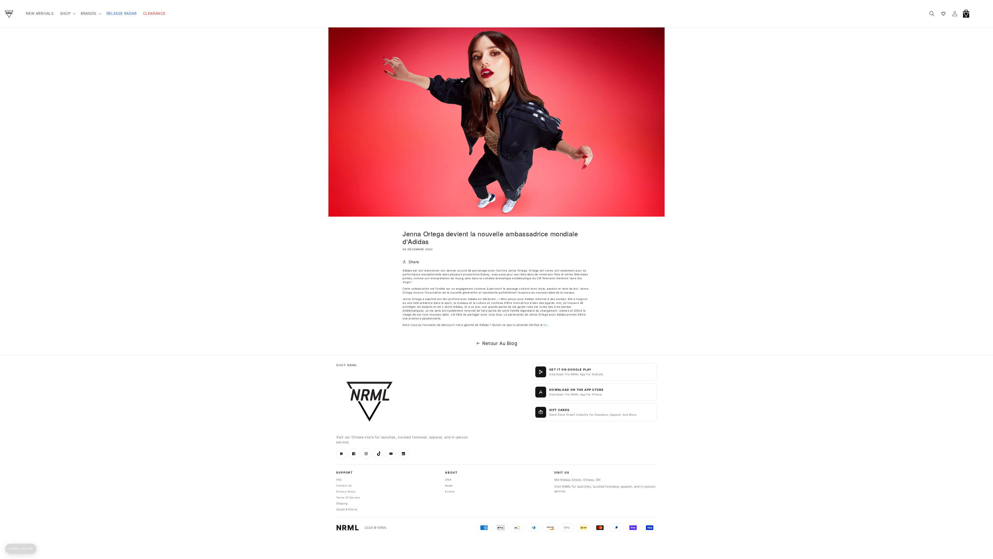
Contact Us (344, 485)
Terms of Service (348, 497)
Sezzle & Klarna (346, 509)
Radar (449, 485)
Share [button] (414, 262)
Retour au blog (499, 343)
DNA (448, 479)
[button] (979, 13)
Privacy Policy (346, 491)
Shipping (342, 503)
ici (545, 324)
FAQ (339, 479)
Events (450, 491)
